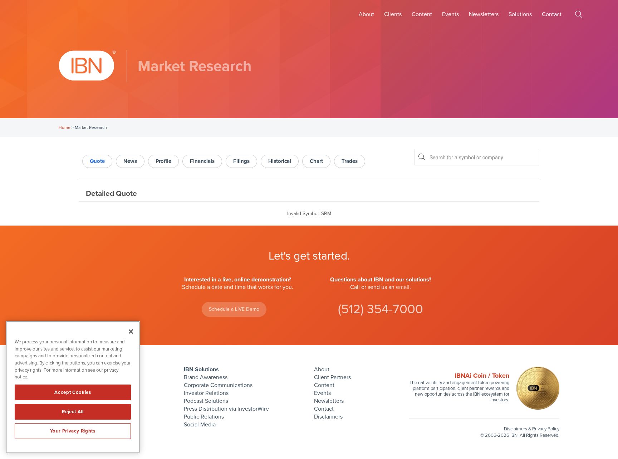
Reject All (73, 412)
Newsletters (484, 14)
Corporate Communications (218, 385)
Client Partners (332, 377)
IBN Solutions (201, 369)
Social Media (200, 424)
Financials (202, 161)
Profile (163, 161)
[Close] (131, 331)
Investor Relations (206, 393)
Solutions (520, 14)
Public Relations (204, 416)
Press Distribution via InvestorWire (226, 408)
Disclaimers (328, 416)
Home (64, 127)
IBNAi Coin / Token (482, 376)
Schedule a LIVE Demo (234, 309)
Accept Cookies (72, 392)
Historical (279, 161)
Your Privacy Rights (72, 431)
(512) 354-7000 (380, 309)
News (130, 161)
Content (422, 14)
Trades (350, 161)
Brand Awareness (205, 377)
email (402, 287)
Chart (316, 161)
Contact (551, 14)
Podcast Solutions (206, 401)
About (366, 14)
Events (450, 14)
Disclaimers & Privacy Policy (531, 429)
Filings (241, 161)
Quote (97, 161)
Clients (393, 14)
